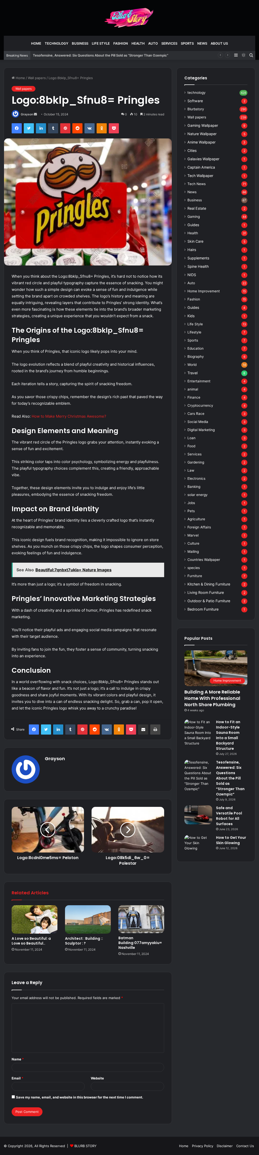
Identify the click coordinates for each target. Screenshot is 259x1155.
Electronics (196, 478)
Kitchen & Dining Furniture (208, 584)
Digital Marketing (201, 430)
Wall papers (37, 78)
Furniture (194, 576)
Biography (195, 356)
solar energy (197, 495)
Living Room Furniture (205, 592)
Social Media (197, 422)
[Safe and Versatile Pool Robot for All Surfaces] (198, 814)
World (192, 365)
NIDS (191, 275)
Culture (193, 543)
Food (191, 446)
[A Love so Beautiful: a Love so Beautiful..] (34, 919)
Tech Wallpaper (200, 175)
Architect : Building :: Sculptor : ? (84, 941)
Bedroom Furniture (203, 609)
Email (17, 1078)
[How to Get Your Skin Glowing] (198, 844)
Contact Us (245, 1146)
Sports (187, 43)
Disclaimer (225, 1146)
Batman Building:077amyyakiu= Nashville (140, 942)
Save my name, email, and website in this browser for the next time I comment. (79, 1097)
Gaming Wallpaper (202, 125)
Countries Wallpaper (203, 560)
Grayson (27, 114)
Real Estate (196, 208)
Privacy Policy (202, 1146)
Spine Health (198, 266)
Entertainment (198, 381)
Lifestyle (194, 332)
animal (192, 389)
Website (97, 1078)
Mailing (193, 551)
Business (80, 43)
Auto (153, 43)
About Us (219, 43)
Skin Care (195, 241)
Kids (191, 316)
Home (36, 43)
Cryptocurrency (200, 405)
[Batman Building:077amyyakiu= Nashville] (141, 919)
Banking (193, 487)
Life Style (101, 43)
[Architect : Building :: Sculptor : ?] (88, 919)
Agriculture (196, 519)
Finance (193, 397)
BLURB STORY (85, 1146)
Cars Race (195, 414)
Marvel (193, 535)
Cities (192, 150)
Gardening (195, 462)
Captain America (201, 167)
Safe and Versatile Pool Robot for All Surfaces (229, 815)
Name (18, 1059)
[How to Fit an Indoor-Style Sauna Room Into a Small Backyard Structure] (198, 732)
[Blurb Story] (129, 18)
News (202, 43)
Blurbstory (195, 109)
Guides (193, 225)
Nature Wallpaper (202, 134)
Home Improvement (203, 291)
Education (195, 348)
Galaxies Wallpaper (203, 159)
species (193, 568)
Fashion (120, 43)
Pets (191, 511)
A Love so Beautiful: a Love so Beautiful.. (31, 941)
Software (195, 101)
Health (138, 43)
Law (190, 470)
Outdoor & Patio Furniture (208, 601)
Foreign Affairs (199, 527)
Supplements (198, 258)
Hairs (191, 249)
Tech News (196, 184)
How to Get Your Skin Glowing (231, 840)
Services (169, 43)
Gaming (193, 217)
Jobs (191, 503)
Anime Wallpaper (201, 142)
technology (56, 43)
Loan (191, 438)
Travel (192, 373)
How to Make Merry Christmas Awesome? (69, 416)
